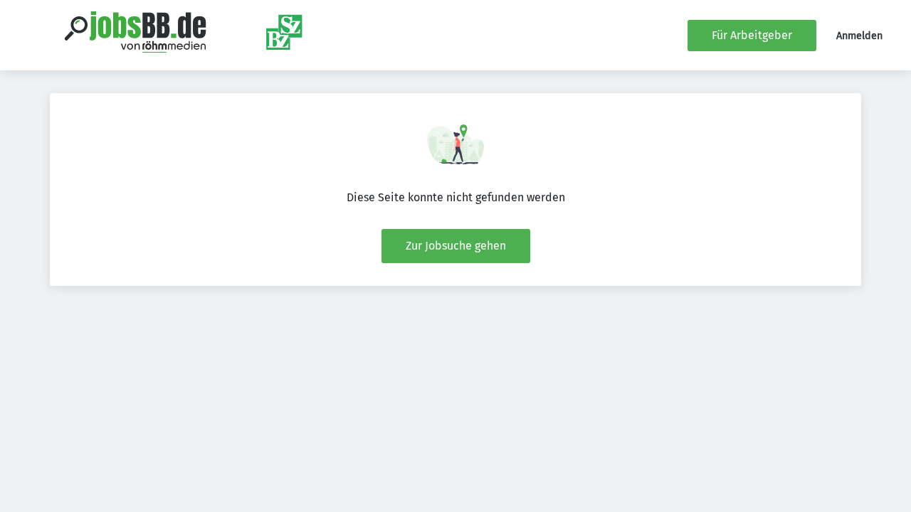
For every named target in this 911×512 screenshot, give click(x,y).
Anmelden (859, 36)
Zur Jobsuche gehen (456, 245)
